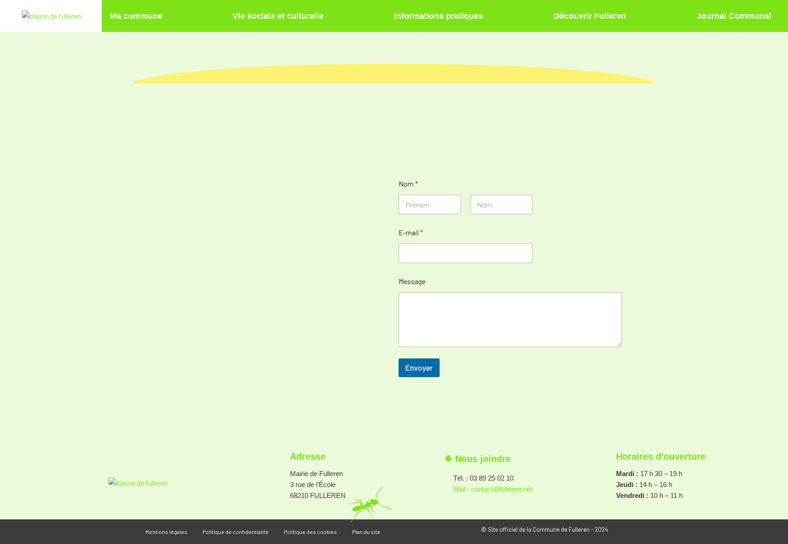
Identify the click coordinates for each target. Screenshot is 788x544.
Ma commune (136, 16)
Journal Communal (734, 16)
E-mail (411, 232)
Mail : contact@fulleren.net (492, 489)
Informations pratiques (438, 16)
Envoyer (419, 367)
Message (412, 281)
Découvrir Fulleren (590, 16)
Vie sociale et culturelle (278, 16)
